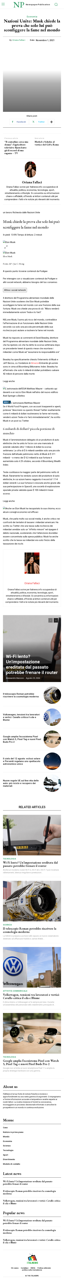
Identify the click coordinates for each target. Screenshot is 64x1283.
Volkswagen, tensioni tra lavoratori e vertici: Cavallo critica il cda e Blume (21, 717)
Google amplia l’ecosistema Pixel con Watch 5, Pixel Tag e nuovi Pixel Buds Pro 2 (22, 739)
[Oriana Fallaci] (32, 169)
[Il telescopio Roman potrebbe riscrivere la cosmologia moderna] (52, 695)
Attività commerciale (15, 991)
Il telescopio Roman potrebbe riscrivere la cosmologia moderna (21, 695)
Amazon (35, 363)
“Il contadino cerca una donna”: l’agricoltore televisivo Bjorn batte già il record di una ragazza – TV (16, 147)
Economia (32, 16)
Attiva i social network (15, 290)
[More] (51, 122)
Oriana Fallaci (18, 40)
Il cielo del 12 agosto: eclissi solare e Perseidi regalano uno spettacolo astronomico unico (21, 761)
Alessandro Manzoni (15, 678)
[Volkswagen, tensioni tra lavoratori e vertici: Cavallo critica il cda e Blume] (52, 717)
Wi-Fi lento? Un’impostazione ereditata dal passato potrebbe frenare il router (32, 664)
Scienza (7, 925)
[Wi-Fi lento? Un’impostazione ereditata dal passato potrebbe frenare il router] (32, 648)
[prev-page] (50, 620)
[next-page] (56, 620)
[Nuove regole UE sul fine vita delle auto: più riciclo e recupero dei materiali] (52, 783)
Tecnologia (9, 859)
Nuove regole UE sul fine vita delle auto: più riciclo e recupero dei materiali (21, 783)
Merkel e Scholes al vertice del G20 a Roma (47, 143)
